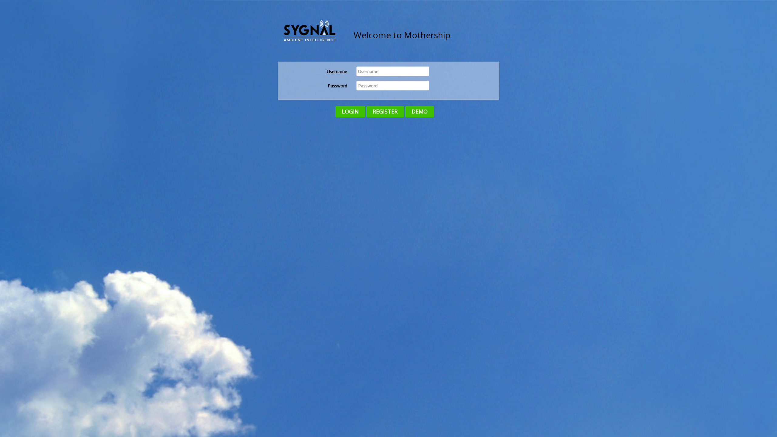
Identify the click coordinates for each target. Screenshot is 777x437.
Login (350, 111)
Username (337, 71)
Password (337, 86)
